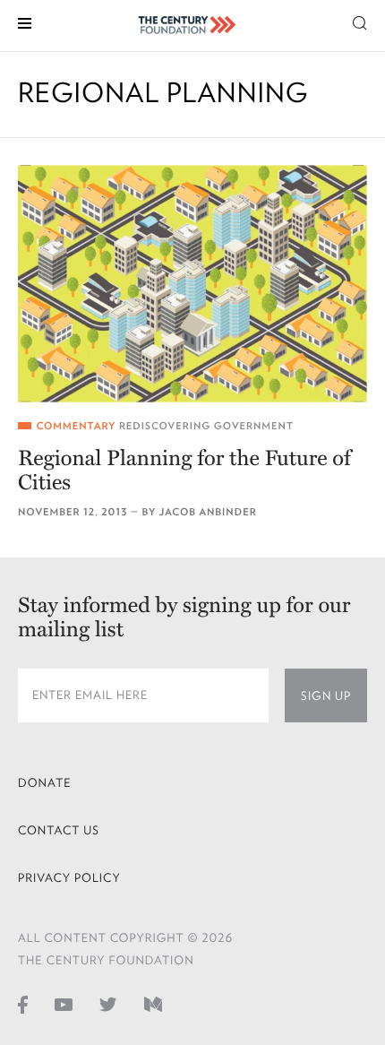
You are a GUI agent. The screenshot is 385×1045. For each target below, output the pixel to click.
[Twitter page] (108, 1004)
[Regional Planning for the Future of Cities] (192, 283)
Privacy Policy (69, 878)
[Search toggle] (360, 22)
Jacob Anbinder (208, 512)
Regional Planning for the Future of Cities (184, 470)
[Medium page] (153, 1004)
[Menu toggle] (24, 22)
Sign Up (326, 696)
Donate (45, 783)
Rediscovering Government (206, 426)
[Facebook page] (23, 1004)
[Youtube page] (64, 1004)
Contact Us (58, 830)
